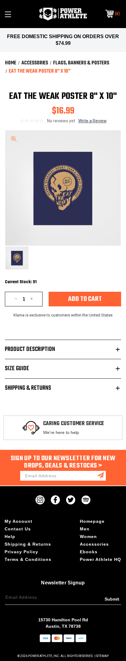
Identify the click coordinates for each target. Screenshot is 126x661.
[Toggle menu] (16, 14)
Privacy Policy (21, 551)
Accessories (94, 544)
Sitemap (102, 656)
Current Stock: (21, 282)
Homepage (92, 521)
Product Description (30, 349)
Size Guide (17, 368)
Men (85, 528)
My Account (18, 521)
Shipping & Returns (28, 388)
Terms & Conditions (28, 559)
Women (88, 536)
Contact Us (18, 528)
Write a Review (92, 120)
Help (10, 536)
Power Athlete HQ (100, 559)
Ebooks (89, 551)
